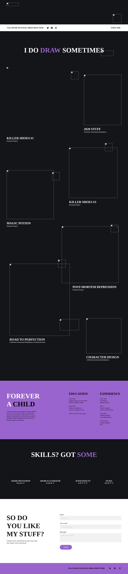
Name (62, 515)
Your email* (63, 523)
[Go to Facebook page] (53, 28)
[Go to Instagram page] (56, 28)
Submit (66, 547)
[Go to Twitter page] (49, 28)
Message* (63, 532)
